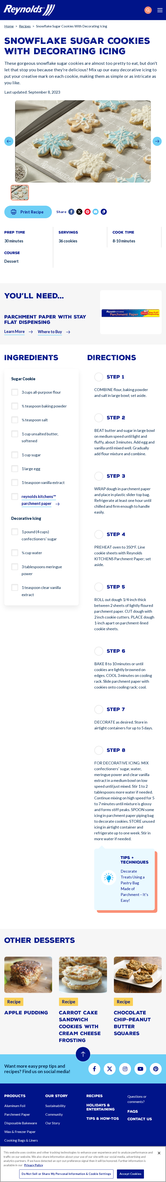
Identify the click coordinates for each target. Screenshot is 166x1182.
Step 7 (116, 709)
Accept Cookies (130, 1174)
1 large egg (31, 468)
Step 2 (116, 418)
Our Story (52, 1123)
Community (54, 1114)
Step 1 (115, 377)
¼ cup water (32, 552)
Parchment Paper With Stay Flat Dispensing (45, 319)
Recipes (25, 26)
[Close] (159, 1153)
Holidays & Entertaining (100, 1107)
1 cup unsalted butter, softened (40, 437)
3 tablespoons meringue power (42, 570)
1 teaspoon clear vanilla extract (41, 591)
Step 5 (116, 587)
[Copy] (104, 212)
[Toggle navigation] (160, 10)
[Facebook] (71, 212)
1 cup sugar (31, 454)
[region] (83, 1164)
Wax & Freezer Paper (20, 1132)
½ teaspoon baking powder (44, 406)
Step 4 (116, 534)
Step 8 (116, 750)
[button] (148, 10)
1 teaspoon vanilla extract (43, 482)
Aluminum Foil (14, 1106)
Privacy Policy (33, 1165)
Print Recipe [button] (32, 212)
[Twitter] (79, 212)
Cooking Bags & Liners (21, 1140)
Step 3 (116, 476)
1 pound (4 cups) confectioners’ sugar (39, 535)
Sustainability (55, 1106)
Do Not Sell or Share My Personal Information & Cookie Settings (66, 1174)
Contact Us (140, 1119)
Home (9, 26)
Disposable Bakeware (20, 1123)
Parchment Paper (17, 1114)
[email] (96, 212)
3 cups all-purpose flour (41, 392)
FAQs (133, 1111)
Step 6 (116, 651)
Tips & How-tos (102, 1119)
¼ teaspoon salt (35, 419)
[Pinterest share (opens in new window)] (88, 212)
